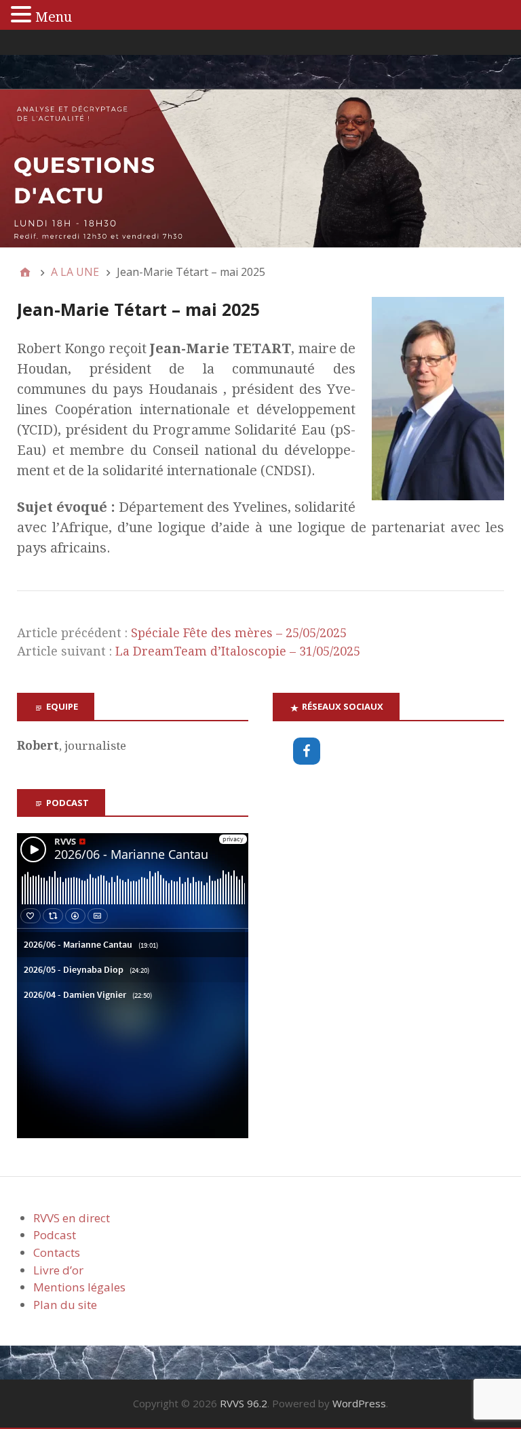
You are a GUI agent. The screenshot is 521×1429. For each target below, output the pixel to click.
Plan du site (65, 1304)
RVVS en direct (71, 1218)
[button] (23, 15)
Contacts (56, 1252)
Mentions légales (79, 1287)
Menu (53, 17)
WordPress (359, 1403)
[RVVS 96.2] (260, 168)
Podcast (54, 1235)
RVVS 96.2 (243, 1403)
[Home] (25, 272)
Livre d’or (58, 1270)
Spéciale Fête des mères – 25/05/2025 (239, 633)
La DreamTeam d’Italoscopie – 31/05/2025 (237, 651)
